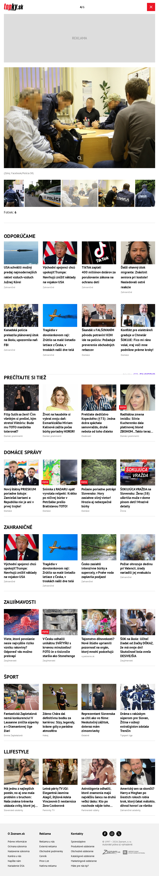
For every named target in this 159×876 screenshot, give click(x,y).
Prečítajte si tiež (25, 377)
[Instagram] (111, 834)
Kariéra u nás (14, 856)
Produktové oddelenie (82, 846)
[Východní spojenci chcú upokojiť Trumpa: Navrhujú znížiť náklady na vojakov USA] (21, 547)
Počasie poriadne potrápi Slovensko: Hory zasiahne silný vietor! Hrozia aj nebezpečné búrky (98, 497)
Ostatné (85, 735)
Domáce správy (22, 452)
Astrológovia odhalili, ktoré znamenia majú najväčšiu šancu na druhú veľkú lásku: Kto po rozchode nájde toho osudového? (98, 797)
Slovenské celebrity (13, 810)
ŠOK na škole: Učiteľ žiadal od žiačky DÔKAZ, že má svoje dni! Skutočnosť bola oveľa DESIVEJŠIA (136, 647)
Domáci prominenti (13, 436)
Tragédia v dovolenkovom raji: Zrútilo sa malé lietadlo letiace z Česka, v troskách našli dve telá (59, 572)
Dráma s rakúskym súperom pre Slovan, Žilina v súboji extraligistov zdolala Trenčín (134, 722)
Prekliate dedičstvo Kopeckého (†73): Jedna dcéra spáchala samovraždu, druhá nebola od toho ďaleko (98, 423)
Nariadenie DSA (16, 865)
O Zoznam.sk (16, 833)
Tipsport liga (126, 735)
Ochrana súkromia (17, 846)
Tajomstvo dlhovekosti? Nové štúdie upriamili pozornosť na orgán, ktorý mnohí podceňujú (97, 645)
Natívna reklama (47, 865)
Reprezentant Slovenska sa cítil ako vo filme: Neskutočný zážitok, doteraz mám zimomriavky (98, 722)
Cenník (43, 856)
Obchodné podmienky (51, 851)
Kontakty (77, 833)
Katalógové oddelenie (82, 856)
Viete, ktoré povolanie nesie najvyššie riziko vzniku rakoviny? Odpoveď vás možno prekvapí (19, 647)
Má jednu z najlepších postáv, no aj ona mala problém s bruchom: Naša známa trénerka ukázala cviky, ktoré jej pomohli (19, 797)
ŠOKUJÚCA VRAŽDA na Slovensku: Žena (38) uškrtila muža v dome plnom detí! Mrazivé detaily (135, 497)
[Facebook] (104, 834)
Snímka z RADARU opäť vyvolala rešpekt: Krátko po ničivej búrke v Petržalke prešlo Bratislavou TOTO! (60, 497)
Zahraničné (18, 527)
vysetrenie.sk (87, 656)
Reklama (45, 833)
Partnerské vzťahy (90, 810)
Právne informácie (17, 841)
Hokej (45, 735)
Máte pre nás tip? (80, 865)
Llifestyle (16, 751)
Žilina (123, 510)
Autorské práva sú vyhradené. (117, 844)
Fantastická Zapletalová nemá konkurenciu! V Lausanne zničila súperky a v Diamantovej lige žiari (21, 722)
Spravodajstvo (78, 841)
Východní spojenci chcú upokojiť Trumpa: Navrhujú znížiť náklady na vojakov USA (20, 570)
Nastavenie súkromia (18, 851)
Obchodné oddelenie (82, 851)
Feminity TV (49, 810)
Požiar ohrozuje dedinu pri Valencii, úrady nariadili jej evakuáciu (136, 568)
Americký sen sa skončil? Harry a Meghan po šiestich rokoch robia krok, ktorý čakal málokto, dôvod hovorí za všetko (137, 797)
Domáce (8, 510)
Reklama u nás (46, 841)
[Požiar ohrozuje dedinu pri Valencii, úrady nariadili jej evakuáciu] (137, 547)
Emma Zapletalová (13, 735)
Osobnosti (86, 436)
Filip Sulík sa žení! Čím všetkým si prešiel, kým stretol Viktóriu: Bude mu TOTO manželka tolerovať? (20, 423)
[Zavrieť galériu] (151, 7)
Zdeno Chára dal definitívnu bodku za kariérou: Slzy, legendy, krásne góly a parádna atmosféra (59, 722)
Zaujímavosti (20, 602)
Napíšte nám (14, 861)
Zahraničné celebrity (130, 810)
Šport (11, 677)
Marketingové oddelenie (84, 861)
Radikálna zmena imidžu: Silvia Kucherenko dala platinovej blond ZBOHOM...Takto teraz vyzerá (135, 423)
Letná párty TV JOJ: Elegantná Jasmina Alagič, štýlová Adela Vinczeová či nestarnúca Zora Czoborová (59, 797)
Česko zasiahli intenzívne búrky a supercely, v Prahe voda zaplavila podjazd (97, 570)
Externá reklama (48, 846)
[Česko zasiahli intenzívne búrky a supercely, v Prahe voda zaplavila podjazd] (98, 547)
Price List (44, 861)
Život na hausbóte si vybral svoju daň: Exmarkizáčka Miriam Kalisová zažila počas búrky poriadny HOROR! (59, 423)
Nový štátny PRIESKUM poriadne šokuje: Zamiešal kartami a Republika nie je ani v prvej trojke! (20, 497)
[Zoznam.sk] (112, 853)
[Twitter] (118, 834)
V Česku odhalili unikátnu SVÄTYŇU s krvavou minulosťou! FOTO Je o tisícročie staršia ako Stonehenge (59, 647)
